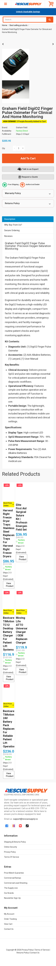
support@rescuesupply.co (25, 819)
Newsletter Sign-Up (12, 898)
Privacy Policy (10, 852)
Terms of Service (11, 857)
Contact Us (8, 929)
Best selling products (18, 25)
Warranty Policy (13, 193)
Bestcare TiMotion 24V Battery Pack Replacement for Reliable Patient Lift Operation (11, 728)
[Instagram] (13, 826)
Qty (3, 148)
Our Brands (9, 893)
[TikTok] (27, 826)
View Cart (8, 924)
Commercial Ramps (12, 878)
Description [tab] (9, 219)
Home (4, 25)
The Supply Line (11, 888)
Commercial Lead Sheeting (15, 883)
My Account (9, 914)
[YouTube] (20, 826)
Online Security (10, 847)
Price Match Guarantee (14, 873)
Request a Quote (30, 177)
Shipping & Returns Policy (15, 842)
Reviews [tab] (8, 236)
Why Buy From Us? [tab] (13, 225)
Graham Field (21, 127)
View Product (9, 584)
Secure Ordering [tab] (12, 230)
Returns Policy (12, 203)
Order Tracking (10, 919)
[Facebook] (7, 826)
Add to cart (28, 158)
